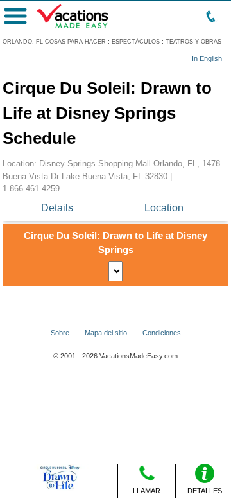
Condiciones (161, 333)
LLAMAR (146, 491)
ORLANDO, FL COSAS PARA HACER (54, 42)
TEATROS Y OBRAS (193, 42)
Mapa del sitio (106, 333)
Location (164, 207)
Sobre (60, 333)
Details (57, 207)
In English (207, 58)
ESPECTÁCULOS (136, 42)
